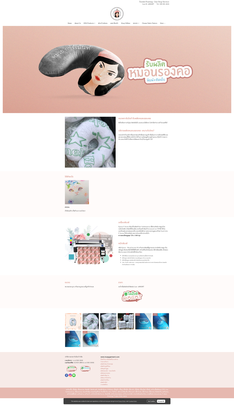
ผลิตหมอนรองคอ (105, 373)
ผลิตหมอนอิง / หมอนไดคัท (108, 371)
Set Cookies (151, 401)
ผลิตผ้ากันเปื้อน (105, 380)
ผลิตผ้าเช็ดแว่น (105, 375)
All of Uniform (102, 23)
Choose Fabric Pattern (149, 23)
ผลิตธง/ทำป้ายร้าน (106, 378)
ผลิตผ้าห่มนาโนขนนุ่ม (107, 364)
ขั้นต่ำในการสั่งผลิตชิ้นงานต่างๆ (109, 359)
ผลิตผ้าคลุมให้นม (105, 366)
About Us (78, 23)
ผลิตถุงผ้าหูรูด (104, 369)
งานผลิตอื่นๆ (104, 385)
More (162, 23)
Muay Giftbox (125, 23)
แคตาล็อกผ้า (114, 23)
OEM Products (89, 23)
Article (135, 23)
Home (70, 23)
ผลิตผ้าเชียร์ (104, 382)
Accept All (161, 401)
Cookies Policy (133, 401)
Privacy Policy (122, 401)
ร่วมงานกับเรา (104, 362)
